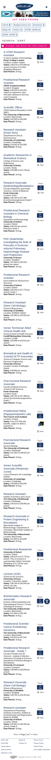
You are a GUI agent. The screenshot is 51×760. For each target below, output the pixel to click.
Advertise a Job (6, 753)
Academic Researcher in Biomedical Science (18, 157)
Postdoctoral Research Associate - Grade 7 (17, 649)
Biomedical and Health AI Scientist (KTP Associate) (18, 355)
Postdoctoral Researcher (18, 549)
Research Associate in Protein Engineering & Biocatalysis (16, 519)
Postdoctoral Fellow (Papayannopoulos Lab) (17, 412)
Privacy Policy (39, 743)
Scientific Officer (13, 107)
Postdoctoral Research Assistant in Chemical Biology (17, 213)
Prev (16, 734)
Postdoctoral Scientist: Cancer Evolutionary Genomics (16, 627)
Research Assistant (15, 493)
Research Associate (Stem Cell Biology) (15, 684)
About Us (22, 740)
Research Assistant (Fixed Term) (15, 131)
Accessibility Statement (42, 749)
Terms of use (38, 740)
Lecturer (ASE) (12, 573)
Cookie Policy (38, 746)
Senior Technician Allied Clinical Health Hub (17, 329)
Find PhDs (4, 743)
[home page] (24, 10)
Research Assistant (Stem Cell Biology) (15, 304)
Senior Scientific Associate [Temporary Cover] (16, 468)
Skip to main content (9, 2)
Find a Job (4, 740)
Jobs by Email (6, 749)
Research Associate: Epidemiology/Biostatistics (19, 184)
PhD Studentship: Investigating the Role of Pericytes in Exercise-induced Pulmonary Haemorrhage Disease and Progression (17, 246)
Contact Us (23, 743)
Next (35, 734)
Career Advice (6, 746)
